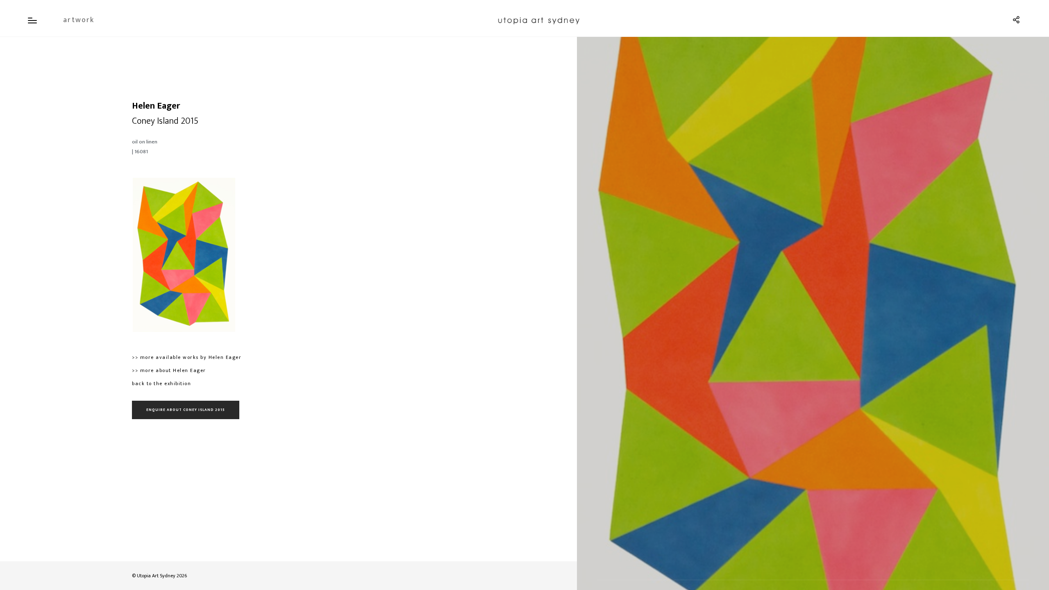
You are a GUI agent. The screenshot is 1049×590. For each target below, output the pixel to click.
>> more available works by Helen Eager (186, 357)
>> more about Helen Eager (169, 370)
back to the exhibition (161, 383)
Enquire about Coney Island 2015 (185, 410)
